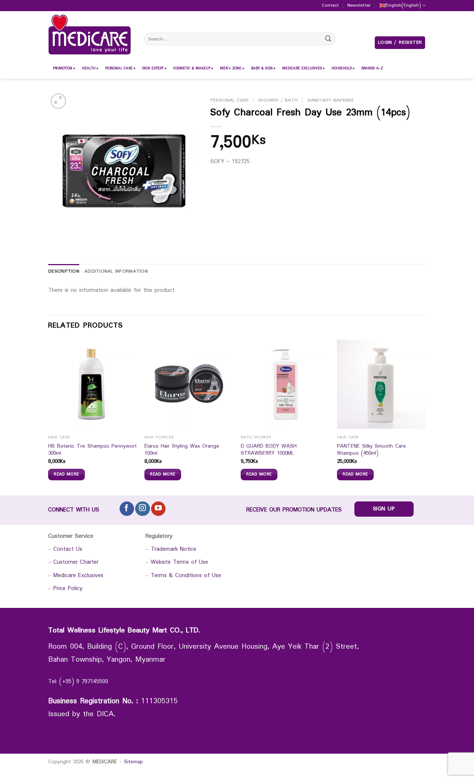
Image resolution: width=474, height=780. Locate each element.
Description (63, 271)
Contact (330, 5)
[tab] (63, 272)
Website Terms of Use (179, 562)
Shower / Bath (278, 100)
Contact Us (67, 549)
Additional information (116, 271)
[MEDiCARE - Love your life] (89, 34)
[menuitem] (62, 68)
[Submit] (328, 38)
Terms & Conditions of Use (186, 575)
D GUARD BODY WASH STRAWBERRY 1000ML (269, 450)
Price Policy (68, 588)
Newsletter (359, 5)
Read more (66, 474)
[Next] (425, 417)
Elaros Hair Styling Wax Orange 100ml (181, 450)
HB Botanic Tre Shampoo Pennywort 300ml (92, 450)
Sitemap (133, 762)
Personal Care (229, 100)
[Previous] (48, 417)
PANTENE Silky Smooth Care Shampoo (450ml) (371, 450)
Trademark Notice (173, 549)
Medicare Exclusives (78, 575)
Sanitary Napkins (330, 100)
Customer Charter (76, 562)
